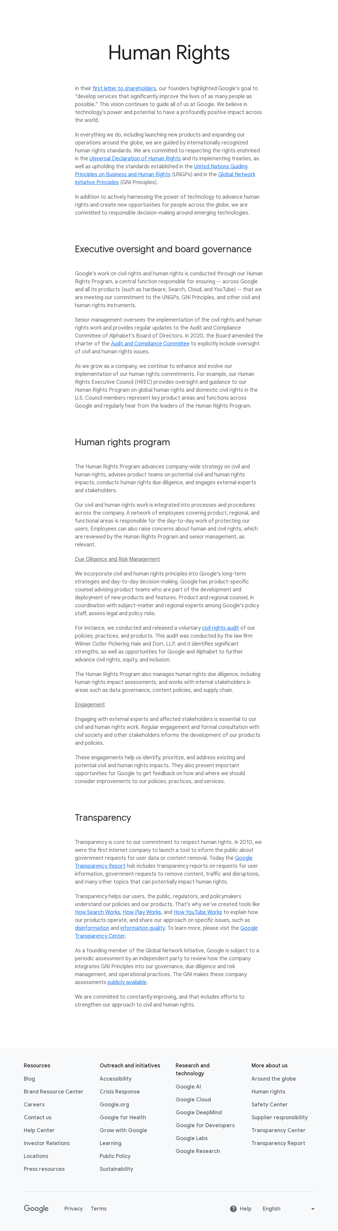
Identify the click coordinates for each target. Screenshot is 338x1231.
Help (246, 1209)
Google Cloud (193, 1099)
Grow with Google (123, 1130)
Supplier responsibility (280, 1117)
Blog (29, 1079)
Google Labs (192, 1138)
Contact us (37, 1117)
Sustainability (116, 1169)
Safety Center (270, 1104)
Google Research (198, 1151)
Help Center (39, 1130)
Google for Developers (205, 1125)
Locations (36, 1156)
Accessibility (116, 1079)
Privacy (73, 1209)
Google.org (114, 1104)
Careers (34, 1104)
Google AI (188, 1087)
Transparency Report (278, 1143)
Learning (110, 1143)
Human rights (268, 1092)
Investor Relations (47, 1143)
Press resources (44, 1169)
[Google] (36, 1209)
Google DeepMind (199, 1112)
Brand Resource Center (54, 1092)
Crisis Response (120, 1092)
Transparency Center (279, 1130)
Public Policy (115, 1156)
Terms (99, 1209)
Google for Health (123, 1117)
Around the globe (274, 1079)
